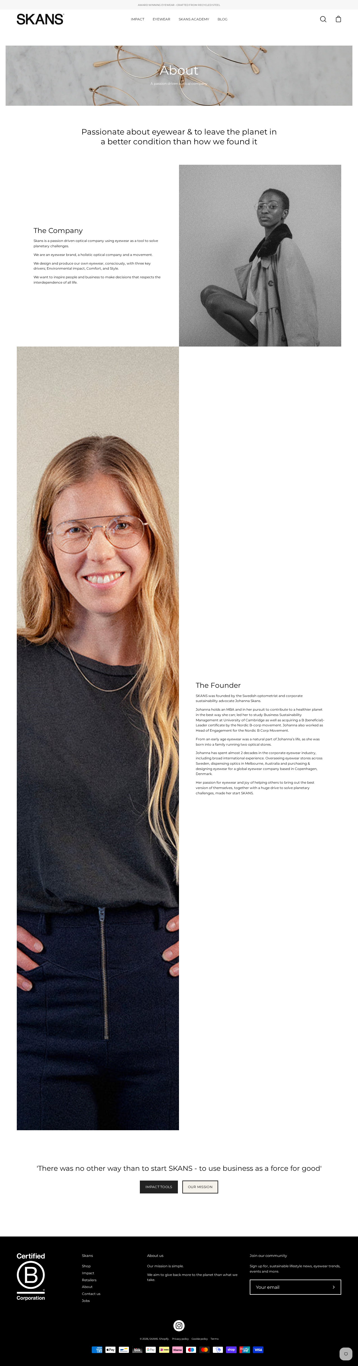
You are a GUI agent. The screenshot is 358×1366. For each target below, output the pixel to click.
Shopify (164, 1338)
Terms (214, 1338)
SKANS (153, 1338)
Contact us (91, 1294)
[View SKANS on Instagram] (179, 1325)
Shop (86, 1266)
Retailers (89, 1280)
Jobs (86, 1301)
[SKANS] (40, 19)
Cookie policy (200, 1338)
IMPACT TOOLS (158, 1187)
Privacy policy (180, 1338)
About (87, 1287)
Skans (87, 1255)
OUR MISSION (200, 1187)
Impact (88, 1273)
